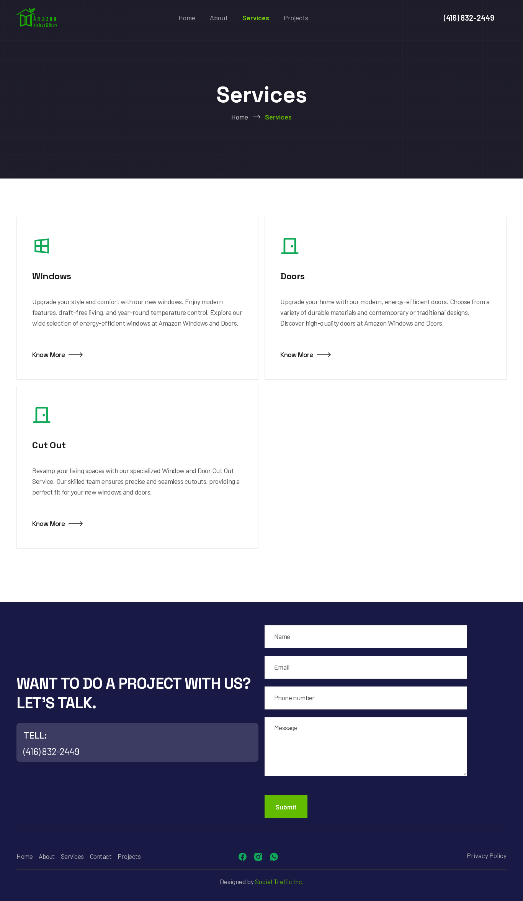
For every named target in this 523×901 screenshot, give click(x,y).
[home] (36, 17)
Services (255, 17)
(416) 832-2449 (469, 17)
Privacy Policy (487, 855)
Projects (296, 17)
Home (186, 17)
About (219, 17)
